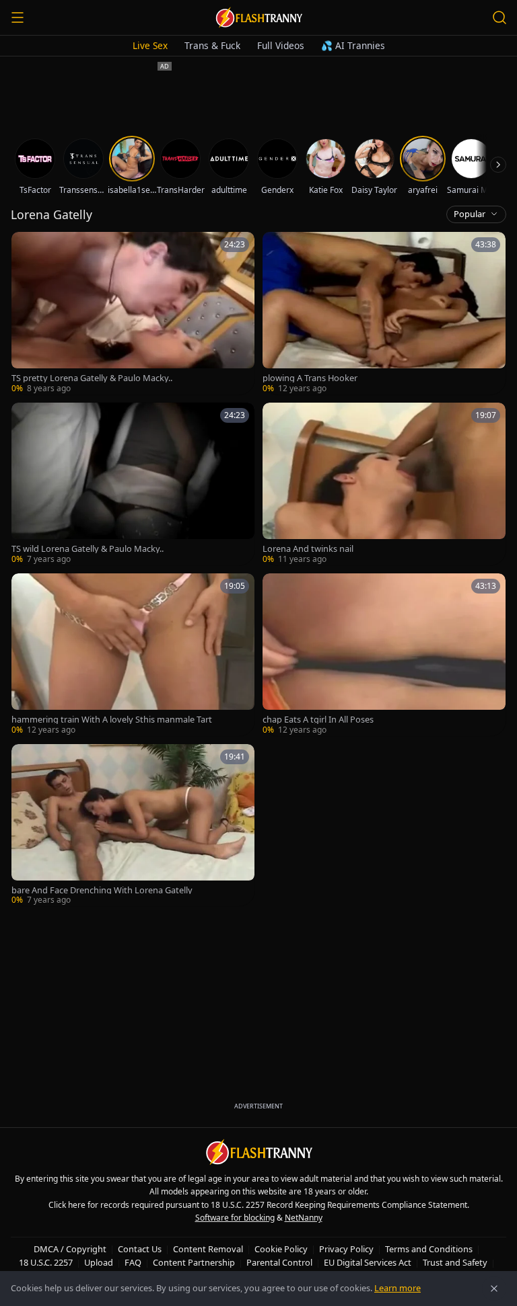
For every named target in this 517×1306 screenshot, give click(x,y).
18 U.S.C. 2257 (46, 1262)
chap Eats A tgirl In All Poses (318, 719)
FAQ (133, 1262)
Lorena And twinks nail (308, 548)
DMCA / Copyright (70, 1249)
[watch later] (26, 246)
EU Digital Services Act (367, 1262)
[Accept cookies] (494, 1288)
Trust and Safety (455, 1262)
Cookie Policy (281, 1249)
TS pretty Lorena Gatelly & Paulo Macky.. (91, 378)
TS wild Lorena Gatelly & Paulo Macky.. (87, 548)
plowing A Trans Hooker (310, 378)
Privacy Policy (346, 1249)
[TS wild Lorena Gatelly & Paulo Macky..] (132, 484)
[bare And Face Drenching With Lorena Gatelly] (132, 825)
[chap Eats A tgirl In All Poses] (384, 654)
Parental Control (279, 1262)
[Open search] (499, 17)
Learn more (397, 1288)
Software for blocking (235, 1217)
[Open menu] (17, 17)
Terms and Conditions (429, 1249)
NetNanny (303, 1217)
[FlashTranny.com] (258, 17)
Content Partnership (194, 1262)
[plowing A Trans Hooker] (384, 313)
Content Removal (208, 1249)
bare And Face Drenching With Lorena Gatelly (102, 890)
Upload (98, 1262)
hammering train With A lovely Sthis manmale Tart (111, 719)
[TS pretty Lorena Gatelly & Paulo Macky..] (132, 313)
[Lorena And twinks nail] (384, 484)
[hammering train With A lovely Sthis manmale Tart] (132, 654)
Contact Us (140, 1249)
